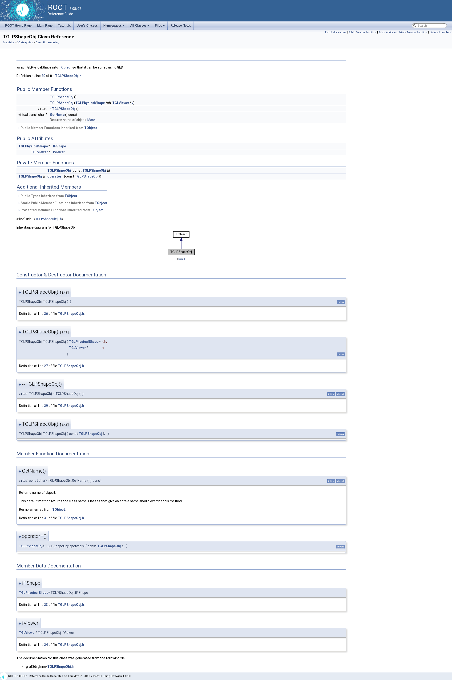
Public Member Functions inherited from (58, 128)
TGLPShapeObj (61, 97)
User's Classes (87, 25)
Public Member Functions (362, 32)
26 (46, 314)
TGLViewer (120, 103)
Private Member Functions (413, 32)
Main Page (44, 25)
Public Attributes (388, 32)
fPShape (59, 146)
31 (46, 518)
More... (92, 120)
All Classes (140, 27)
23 (46, 605)
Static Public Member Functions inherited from (63, 203)
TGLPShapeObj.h (68, 76)
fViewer (59, 152)
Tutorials (64, 25)
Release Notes (180, 25)
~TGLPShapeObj (63, 109)
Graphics (9, 42)
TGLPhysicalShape (90, 103)
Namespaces (114, 27)
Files (160, 27)
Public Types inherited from (48, 196)
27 (46, 366)
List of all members (335, 32)
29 (46, 406)
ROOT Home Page (18, 25)
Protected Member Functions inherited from (62, 210)
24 (46, 645)
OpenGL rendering (47, 42)
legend (181, 259)
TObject (65, 67)
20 (43, 76)
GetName (57, 115)
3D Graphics (25, 42)
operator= (55, 176)
